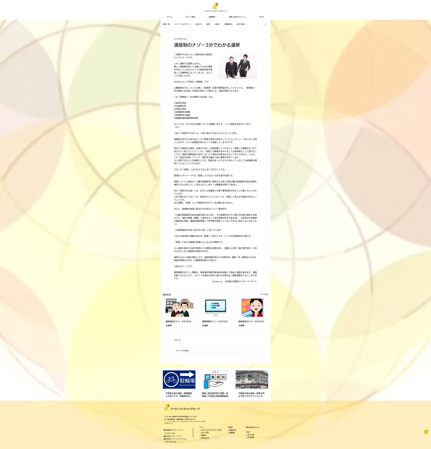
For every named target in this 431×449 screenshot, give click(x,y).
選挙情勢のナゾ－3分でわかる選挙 (215, 323)
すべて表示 (264, 294)
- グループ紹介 (204, 432)
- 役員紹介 (203, 435)
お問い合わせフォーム (252, 427)
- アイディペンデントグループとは (210, 429)
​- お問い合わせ (204, 437)
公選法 (216, 24)
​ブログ (248, 432)
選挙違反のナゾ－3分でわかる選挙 (178, 323)
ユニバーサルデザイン (182, 24)
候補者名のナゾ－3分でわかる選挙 (251, 323)
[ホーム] (426, 431)
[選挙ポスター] (252, 308)
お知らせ (198, 24)
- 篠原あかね (232, 430)
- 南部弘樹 (231, 432)
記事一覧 (166, 24)
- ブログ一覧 (250, 434)
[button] (265, 24)
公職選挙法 (228, 24)
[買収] (179, 308)
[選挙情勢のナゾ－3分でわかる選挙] (215, 308)
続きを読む (241, 24)
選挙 (208, 24)
